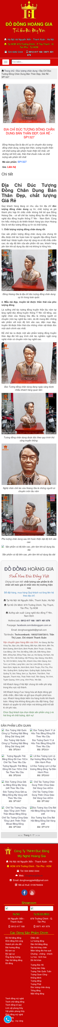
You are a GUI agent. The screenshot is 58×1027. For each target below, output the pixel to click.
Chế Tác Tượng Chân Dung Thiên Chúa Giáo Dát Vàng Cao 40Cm (43, 794)
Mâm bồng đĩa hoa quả (41, 950)
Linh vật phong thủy (14, 1007)
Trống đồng (36, 990)
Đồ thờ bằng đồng (13, 937)
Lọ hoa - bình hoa (38, 956)
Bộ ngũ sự (10, 953)
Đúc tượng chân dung (26, 70)
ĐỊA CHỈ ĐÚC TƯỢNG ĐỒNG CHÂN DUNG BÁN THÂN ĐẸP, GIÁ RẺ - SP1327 (29, 133)
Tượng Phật (36, 984)
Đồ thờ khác (36, 960)
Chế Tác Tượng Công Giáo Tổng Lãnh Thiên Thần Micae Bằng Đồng (15, 820)
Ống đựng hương (12, 956)
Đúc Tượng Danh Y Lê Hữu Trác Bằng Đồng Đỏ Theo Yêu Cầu (43, 743)
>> (38, 835)
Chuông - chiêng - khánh (41, 953)
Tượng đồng (36, 980)
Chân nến (35, 937)
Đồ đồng (9, 963)
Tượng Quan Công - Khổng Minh (39, 976)
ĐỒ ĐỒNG (15, 568)
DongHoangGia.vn (34, 875)
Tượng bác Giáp (38, 968)
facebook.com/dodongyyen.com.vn (34, 625)
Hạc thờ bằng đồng (13, 960)
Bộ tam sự (10, 950)
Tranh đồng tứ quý (13, 1004)
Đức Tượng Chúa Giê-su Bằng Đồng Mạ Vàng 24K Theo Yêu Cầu (14, 794)
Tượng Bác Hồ (37, 964)
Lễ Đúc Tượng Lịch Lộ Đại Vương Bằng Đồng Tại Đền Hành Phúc (43, 769)
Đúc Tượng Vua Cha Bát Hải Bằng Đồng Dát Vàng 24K (43, 820)
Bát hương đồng (12, 947)
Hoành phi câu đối (13, 944)
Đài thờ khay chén (39, 947)
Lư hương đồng (37, 940)
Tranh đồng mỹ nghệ (14, 998)
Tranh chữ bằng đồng (14, 1001)
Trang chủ (9, 70)
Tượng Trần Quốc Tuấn (41, 971)
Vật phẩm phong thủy (15, 1011)
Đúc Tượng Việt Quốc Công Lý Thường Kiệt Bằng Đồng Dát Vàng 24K (15, 743)
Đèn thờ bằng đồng (39, 944)
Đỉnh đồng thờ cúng (14, 940)
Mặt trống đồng (37, 993)
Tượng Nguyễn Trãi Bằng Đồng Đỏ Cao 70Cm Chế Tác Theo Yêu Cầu (15, 769)
